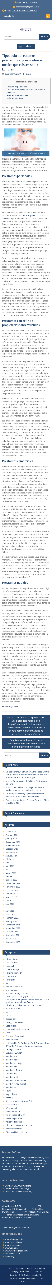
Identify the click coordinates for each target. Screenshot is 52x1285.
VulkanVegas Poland (15, 1121)
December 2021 (13, 924)
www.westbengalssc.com (16, 1250)
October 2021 (12, 931)
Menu (29, 46)
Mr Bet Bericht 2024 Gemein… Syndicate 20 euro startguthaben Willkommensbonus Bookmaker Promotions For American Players (27, 774)
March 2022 (11, 914)
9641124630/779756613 (27, 3)
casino (8, 1015)
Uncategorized (11, 706)
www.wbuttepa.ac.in (14, 1239)
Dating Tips (11, 1025)
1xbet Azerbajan (13, 969)
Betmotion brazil (13, 1008)
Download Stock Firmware (17, 1029)
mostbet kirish (12, 1077)
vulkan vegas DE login (15, 1115)
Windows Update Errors (16, 1132)
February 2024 (12, 835)
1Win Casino (11, 962)
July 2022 (10, 900)
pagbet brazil (11, 1094)
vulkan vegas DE (13, 1111)
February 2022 (12, 917)
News (8, 1090)
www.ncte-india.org (13, 1242)
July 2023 (10, 859)
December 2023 (13, 842)
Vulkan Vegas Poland (15, 1118)
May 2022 (10, 907)
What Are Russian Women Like (19, 1125)
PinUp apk (10, 1097)
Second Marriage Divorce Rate (19, 1101)
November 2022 (13, 886)
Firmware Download (15, 1036)
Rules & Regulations (36, 1269)
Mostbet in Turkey (14, 1070)
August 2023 (11, 855)
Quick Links (9, 16)
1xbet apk (10, 966)
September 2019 (13, 942)
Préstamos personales (17, 86)
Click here (25, 1227)
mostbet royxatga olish (16, 1084)
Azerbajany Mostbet (15, 986)
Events (9, 1032)
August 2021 (11, 938)
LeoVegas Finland (13, 1049)
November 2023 (13, 845)
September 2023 (13, 852)
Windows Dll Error (14, 1128)
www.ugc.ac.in (11, 1248)
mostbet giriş (11, 1066)
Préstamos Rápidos (16, 98)
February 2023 (12, 876)
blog (7, 1012)
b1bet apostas (12, 990)
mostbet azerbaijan (14, 1063)
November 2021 (13, 928)
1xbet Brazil (11, 976)
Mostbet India (12, 1073)
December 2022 (13, 883)
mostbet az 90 (12, 1059)
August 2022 (11, 897)
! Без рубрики (12, 959)
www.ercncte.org (12, 1245)
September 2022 (13, 893)
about (8, 983)
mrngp (28, 74)
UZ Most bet (11, 1108)
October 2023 (12, 849)
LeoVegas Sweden (14, 1053)
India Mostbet (12, 1039)
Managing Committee (19, 1271)
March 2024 (11, 831)
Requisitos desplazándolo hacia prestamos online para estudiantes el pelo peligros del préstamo (26, 743)
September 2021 (13, 935)
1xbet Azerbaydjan (14, 973)
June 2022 (10, 904)
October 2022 (12, 890)
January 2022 (11, 921)
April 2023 (10, 869)
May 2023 (10, 866)
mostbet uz (11, 1087)
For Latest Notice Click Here (24, 11)
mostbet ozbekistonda (16, 1080)
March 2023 (11, 873)
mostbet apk (11, 1056)
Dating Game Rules (14, 1022)
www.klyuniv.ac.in (12, 1253)
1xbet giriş (10, 979)
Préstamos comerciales (17, 95)
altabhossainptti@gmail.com (27, 7)
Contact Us (38, 1271)
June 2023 (10, 862)
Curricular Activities (15, 1269)
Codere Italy (11, 1019)
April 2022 (10, 911)
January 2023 (11, 880)
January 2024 (11, 838)
